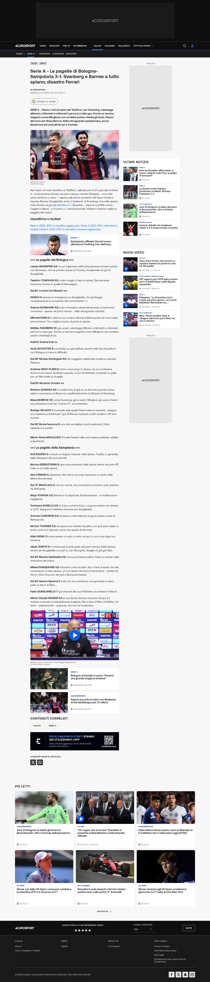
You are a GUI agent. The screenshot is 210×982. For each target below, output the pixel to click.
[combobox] (143, 929)
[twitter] (178, 974)
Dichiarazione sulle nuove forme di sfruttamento (170, 960)
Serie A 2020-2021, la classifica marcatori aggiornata (70, 229)
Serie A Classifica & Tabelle (27, 950)
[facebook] (171, 974)
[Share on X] (33, 762)
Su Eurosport (114, 946)
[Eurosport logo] (25, 46)
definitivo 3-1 (64, 205)
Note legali (159, 955)
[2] (79, 930)
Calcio (34, 63)
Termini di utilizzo (162, 946)
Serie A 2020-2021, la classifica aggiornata (54, 225)
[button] (74, 635)
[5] (89, 930)
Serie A (43, 63)
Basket (64, 946)
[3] (82, 930)
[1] (76, 930)
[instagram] (192, 974)
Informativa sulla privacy (165, 950)
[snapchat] (185, 974)
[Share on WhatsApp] (40, 762)
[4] (86, 930)
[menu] (184, 46)
